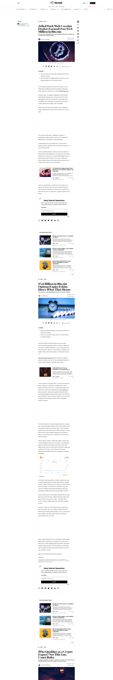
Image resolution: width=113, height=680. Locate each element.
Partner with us (91, 6)
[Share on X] (43, 66)
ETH (30, 9)
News (50, 6)
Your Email (43, 207)
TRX (84, 9)
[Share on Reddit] (54, 66)
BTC (18, 9)
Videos (56, 6)
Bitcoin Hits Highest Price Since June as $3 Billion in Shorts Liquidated (62, 262)
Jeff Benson (45, 295)
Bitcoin (65, 390)
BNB (51, 9)
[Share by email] (48, 66)
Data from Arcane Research (45, 358)
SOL (74, 9)
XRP (41, 9)
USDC (62, 9)
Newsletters (61, 6)
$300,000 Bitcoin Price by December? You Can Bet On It (61, 368)
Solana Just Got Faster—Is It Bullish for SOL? (63, 236)
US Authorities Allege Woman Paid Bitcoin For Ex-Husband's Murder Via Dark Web (63, 170)
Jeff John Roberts (46, 665)
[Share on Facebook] (51, 66)
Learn (53, 6)
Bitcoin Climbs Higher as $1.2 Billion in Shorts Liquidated (63, 249)
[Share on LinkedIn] (46, 66)
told (68, 482)
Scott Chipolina (45, 39)
